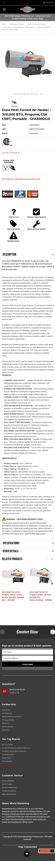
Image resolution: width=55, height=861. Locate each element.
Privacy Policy (8, 720)
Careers (5, 730)
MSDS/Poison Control (11, 716)
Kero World (7, 761)
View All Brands (9, 766)
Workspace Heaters (16, 24)
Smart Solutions (9, 791)
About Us (6, 710)
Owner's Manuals (9, 787)
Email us (13, 692)
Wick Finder (7, 784)
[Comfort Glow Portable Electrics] (27, 632)
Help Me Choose (9, 794)
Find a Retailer (8, 781)
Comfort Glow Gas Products (14, 751)
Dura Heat (6, 758)
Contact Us (7, 713)
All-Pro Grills (7, 744)
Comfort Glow (8, 754)
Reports (5, 723)
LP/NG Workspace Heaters (37, 24)
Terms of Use (7, 726)
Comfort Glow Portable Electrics (16, 748)
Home (4, 24)
